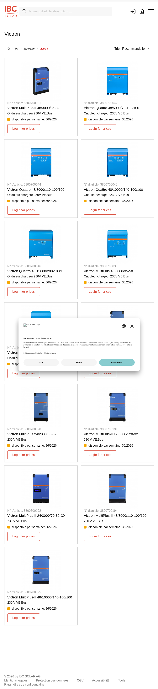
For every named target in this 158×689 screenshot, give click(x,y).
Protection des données (52, 680)
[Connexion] (133, 11)
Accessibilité (100, 680)
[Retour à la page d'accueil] (11, 11)
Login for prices (23, 128)
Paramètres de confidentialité (24, 684)
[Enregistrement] (142, 11)
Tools (121, 680)
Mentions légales (16, 680)
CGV (80, 680)
